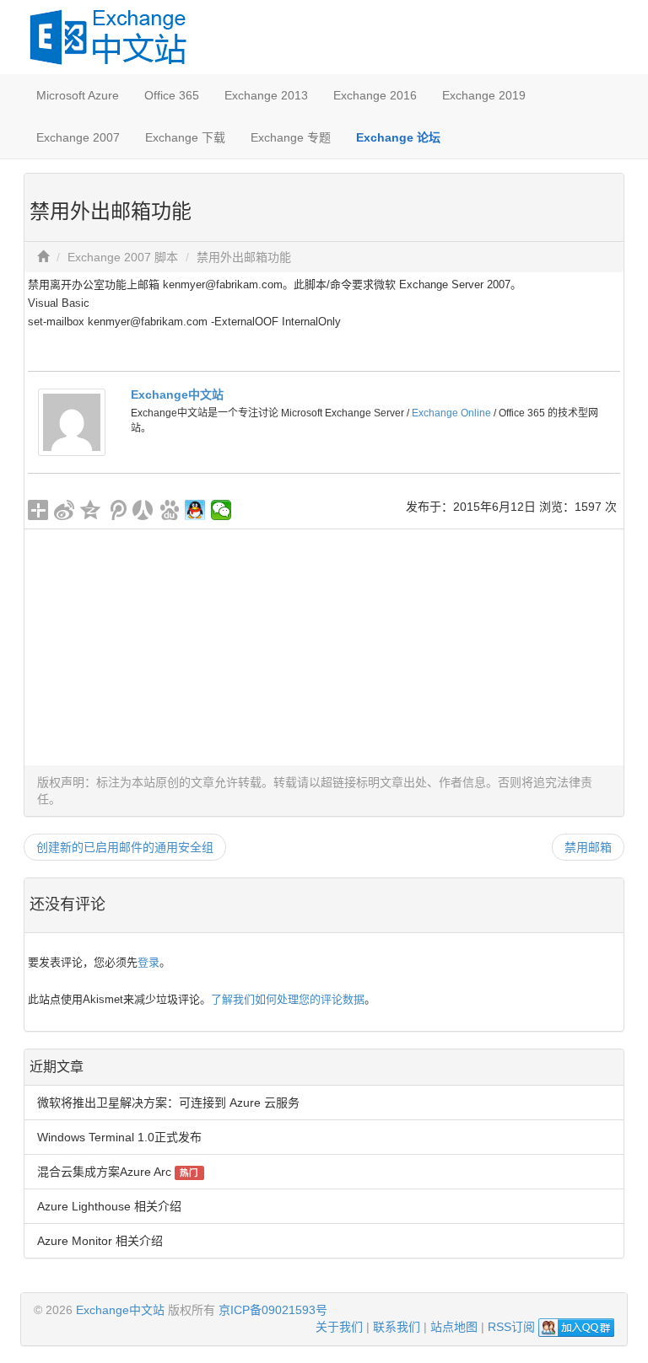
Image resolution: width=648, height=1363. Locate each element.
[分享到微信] (221, 510)
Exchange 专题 (291, 137)
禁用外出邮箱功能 (244, 257)
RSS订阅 (511, 1326)
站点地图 (454, 1326)
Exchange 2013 (266, 95)
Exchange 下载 (185, 137)
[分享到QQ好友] (195, 510)
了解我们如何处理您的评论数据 (287, 999)
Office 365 (171, 95)
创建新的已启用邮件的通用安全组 (124, 847)
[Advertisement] (324, 647)
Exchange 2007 (78, 137)
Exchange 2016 (375, 95)
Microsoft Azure (77, 95)
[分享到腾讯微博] (116, 510)
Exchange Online (451, 413)
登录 (148, 962)
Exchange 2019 (484, 95)
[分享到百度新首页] (169, 510)
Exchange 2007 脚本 (123, 257)
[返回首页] (43, 257)
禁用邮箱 (588, 847)
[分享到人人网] (143, 510)
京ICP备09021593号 (273, 1310)
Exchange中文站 (177, 394)
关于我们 (339, 1326)
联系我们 (396, 1326)
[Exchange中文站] (71, 421)
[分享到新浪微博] (64, 510)
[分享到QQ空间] (90, 510)
